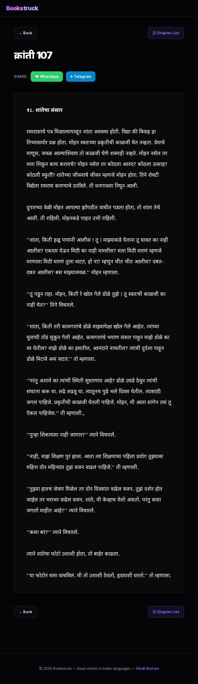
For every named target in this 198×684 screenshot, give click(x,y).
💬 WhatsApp (47, 76)
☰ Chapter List (166, 33)
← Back (25, 33)
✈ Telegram (80, 76)
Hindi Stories (147, 668)
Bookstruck (22, 8)
